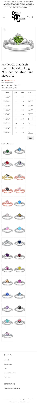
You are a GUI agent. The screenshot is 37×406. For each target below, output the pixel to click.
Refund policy (30, 399)
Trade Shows (7, 377)
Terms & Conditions (10, 373)
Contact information (24, 402)
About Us (6, 360)
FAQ (5, 368)
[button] (4, 17)
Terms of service (14, 402)
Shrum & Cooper (11, 399)
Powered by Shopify (20, 399)
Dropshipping (8, 364)
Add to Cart (30, 138)
